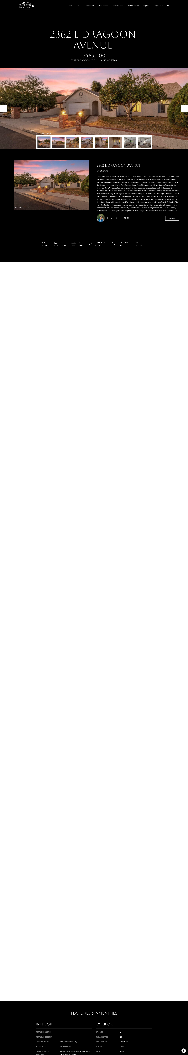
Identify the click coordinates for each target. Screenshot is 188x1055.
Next (184, 108)
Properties (90, 6)
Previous (3, 108)
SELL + (80, 6)
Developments (118, 6)
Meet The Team (133, 6)
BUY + (71, 6)
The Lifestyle (103, 6)
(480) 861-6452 (158, 6)
